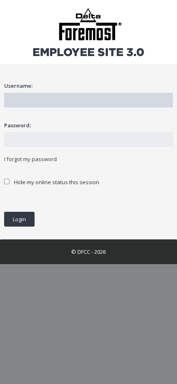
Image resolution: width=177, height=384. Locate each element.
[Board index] (88, 24)
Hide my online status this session (56, 182)
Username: (18, 85)
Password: (17, 125)
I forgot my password (30, 159)
